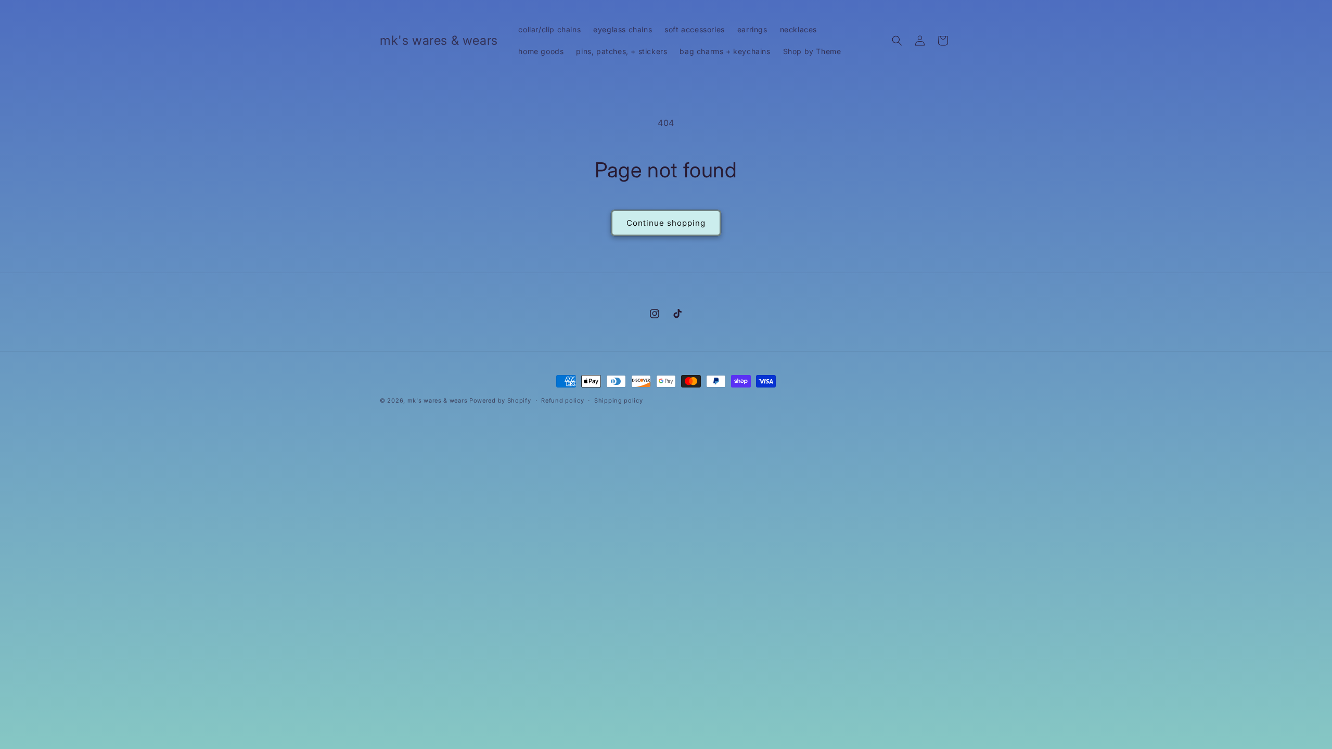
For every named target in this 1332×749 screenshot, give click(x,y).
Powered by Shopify (500, 400)
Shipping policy (618, 400)
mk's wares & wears (438, 400)
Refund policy (562, 400)
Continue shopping (666, 223)
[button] (897, 40)
